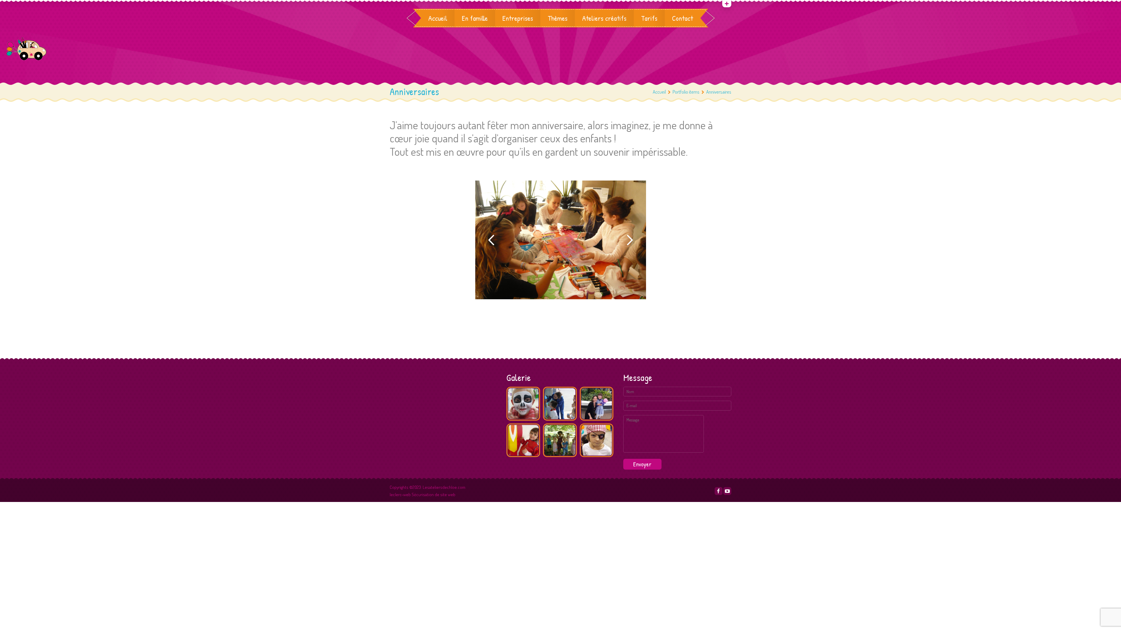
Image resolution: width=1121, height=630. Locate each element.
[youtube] (727, 491)
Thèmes (558, 18)
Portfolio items (686, 92)
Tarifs (649, 18)
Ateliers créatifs (604, 18)
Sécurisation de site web (433, 494)
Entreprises (517, 18)
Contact (682, 18)
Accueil (437, 18)
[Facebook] (719, 491)
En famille (475, 18)
